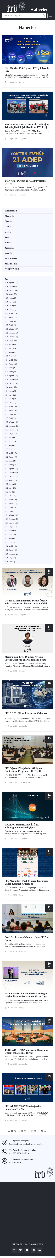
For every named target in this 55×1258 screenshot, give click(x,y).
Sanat (7, 237)
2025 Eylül (10, 325)
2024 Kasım (11, 364)
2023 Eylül (10, 418)
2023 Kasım (11, 410)
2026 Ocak (10, 310)
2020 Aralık (11, 546)
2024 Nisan (10, 391)
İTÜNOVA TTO (12, 269)
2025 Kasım (11, 317)
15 (25, 1131)
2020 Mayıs (10, 558)
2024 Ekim (10, 368)
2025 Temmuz (12, 333)
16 (29, 1131)
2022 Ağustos (11, 469)
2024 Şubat (10, 399)
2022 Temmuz (11, 472)
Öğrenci (8, 221)
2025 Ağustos (11, 329)
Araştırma (9, 248)
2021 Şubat (10, 538)
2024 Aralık (11, 360)
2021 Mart (10, 535)
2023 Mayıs (11, 434)
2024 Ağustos (11, 376)
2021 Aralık (11, 500)
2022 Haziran (11, 476)
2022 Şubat (10, 492)
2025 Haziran (11, 337)
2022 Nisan (10, 484)
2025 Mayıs (11, 341)
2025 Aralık (11, 313)
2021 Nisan (10, 531)
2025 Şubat (10, 352)
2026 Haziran (11, 290)
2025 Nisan (10, 345)
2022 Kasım (11, 457)
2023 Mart (10, 441)
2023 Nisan (10, 438)
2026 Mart (10, 302)
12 (15, 1131)
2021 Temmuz (12, 519)
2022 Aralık (11, 453)
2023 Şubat (10, 445)
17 (32, 1131)
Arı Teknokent (11, 264)
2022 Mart (10, 488)
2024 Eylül (10, 372)
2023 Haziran (11, 430)
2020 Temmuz (11, 554)
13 (19, 1131)
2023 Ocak (10, 449)
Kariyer (8, 242)
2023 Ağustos (11, 422)
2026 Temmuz (12, 286)
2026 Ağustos (11, 282)
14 (22, 1131)
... (9, 1131)
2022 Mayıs (11, 480)
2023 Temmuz (12, 426)
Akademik (9, 216)
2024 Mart (10, 395)
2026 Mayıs (11, 294)
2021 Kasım (11, 504)
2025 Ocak (10, 356)
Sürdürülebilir (11, 258)
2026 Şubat (10, 306)
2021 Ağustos (11, 515)
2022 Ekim (10, 461)
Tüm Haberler (11, 211)
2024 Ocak (10, 403)
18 (35, 1131)
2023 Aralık (11, 407)
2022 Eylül (10, 465)
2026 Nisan (10, 298)
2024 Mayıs (11, 387)
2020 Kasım (11, 550)
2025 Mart (10, 348)
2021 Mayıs (11, 527)
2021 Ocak (10, 542)
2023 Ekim (10, 414)
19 (38, 1131)
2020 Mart (10, 562)
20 (42, 1131)
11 (12, 1131)
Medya (8, 232)
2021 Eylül (10, 511)
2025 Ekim (10, 321)
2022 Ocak (10, 496)
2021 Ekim (10, 507)
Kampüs (8, 253)
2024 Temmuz (12, 379)
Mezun (8, 227)
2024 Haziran (11, 383)
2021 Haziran (11, 523)
